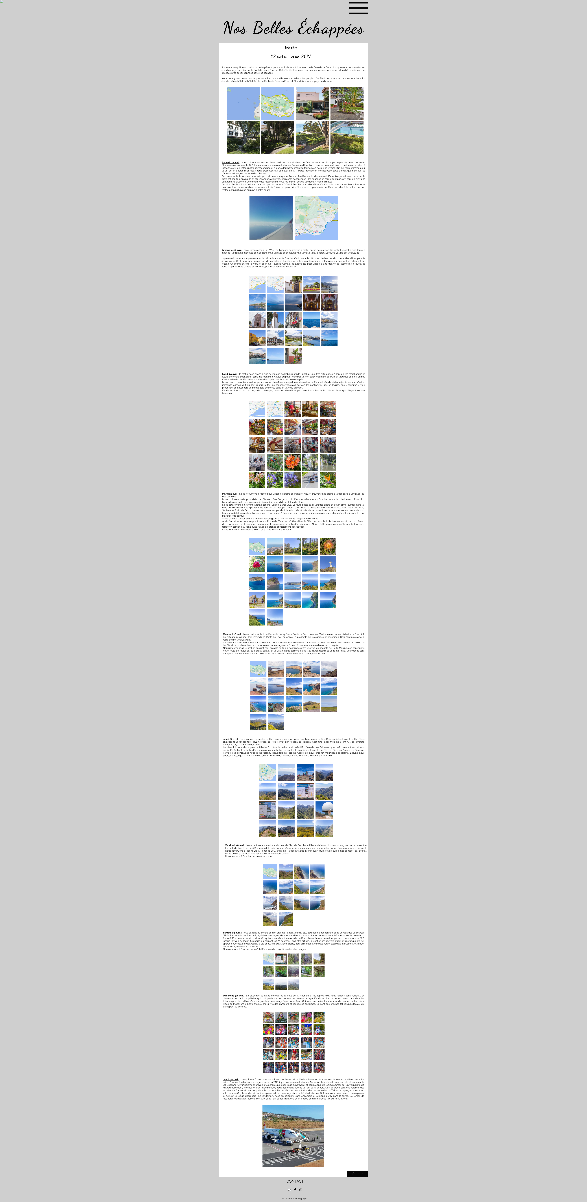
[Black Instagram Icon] (300, 1189)
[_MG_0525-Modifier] (289, 1189)
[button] (358, 8)
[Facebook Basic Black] (295, 1189)
